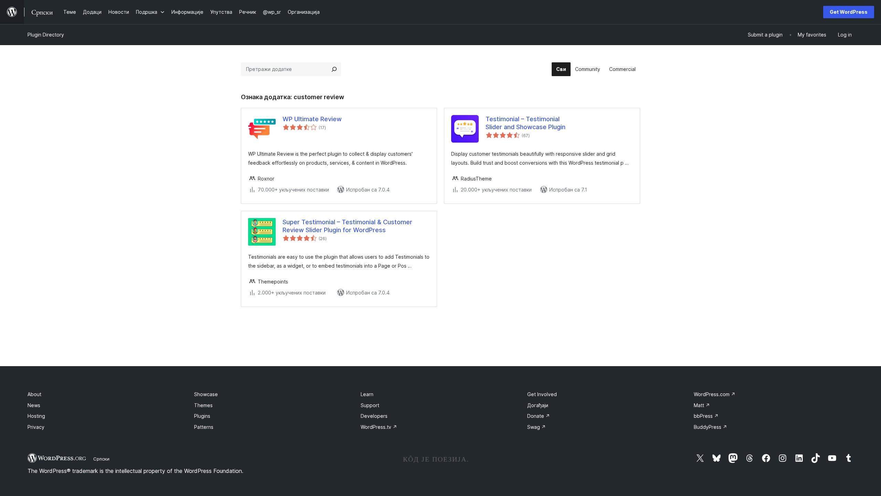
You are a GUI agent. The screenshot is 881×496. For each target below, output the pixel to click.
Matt (702, 405)
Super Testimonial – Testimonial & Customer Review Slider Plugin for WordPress (347, 226)
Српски (101, 459)
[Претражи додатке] (334, 69)
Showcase (206, 394)
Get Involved (542, 394)
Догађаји (537, 405)
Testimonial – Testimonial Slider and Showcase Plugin (525, 123)
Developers (374, 416)
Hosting (36, 416)
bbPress (706, 416)
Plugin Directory (46, 35)
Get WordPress (849, 12)
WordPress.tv (379, 427)
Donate (538, 416)
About (34, 394)
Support (370, 405)
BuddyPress (710, 427)
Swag (536, 427)
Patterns (203, 427)
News (34, 405)
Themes (203, 405)
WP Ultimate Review (312, 119)
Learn (367, 394)
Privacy (36, 427)
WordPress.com (714, 394)
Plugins (202, 416)
